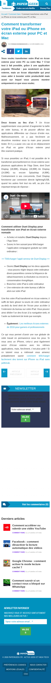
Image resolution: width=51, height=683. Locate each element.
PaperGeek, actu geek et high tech (25, 3)
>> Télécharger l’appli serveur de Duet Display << (26, 259)
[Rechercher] (47, 3)
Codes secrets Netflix (25, 8)
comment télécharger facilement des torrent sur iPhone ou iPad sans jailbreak (25, 359)
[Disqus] (25, 467)
